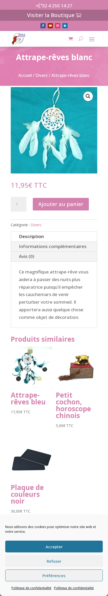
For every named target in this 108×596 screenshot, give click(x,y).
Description (31, 236)
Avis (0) (26, 256)
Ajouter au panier (60, 204)
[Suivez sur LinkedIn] (65, 25)
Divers (42, 75)
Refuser (54, 561)
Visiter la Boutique (50, 15)
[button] (88, 96)
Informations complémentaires (53, 246)
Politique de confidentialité (31, 588)
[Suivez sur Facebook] (43, 25)
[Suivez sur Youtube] (50, 25)
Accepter (54, 546)
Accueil (25, 75)
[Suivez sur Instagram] (57, 25)
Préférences (54, 575)
